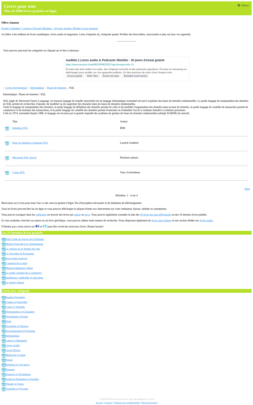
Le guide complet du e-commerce (24, 272)
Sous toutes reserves (16, 258)
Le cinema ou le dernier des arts (23, 248)
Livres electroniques (16, 87)
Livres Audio (13, 345)
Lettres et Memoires (16, 340)
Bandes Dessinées (15, 297)
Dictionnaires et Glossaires (20, 311)
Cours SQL (18, 172)
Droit (8, 321)
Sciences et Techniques (18, 374)
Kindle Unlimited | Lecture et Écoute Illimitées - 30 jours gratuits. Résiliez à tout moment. (49, 28)
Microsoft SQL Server (24, 157)
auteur (77, 214)
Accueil (99, 403)
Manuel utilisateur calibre (19, 268)
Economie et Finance (17, 326)
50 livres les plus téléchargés (155, 214)
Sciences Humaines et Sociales (22, 379)
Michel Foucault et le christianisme (24, 244)
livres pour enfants (161, 220)
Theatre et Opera (15, 383)
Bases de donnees (56, 87)
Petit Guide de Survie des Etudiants (25, 239)
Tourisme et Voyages (17, 388)
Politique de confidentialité (127, 403)
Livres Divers (13, 350)
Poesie (9, 359)
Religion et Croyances (18, 364)
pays (87, 214)
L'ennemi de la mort (16, 263)
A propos (108, 403)
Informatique (37, 87)
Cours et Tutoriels (15, 306)
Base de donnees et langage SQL (30, 142)
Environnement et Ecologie (20, 331)
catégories (41, 214)
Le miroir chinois (15, 282)
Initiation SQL (20, 128)
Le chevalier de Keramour (20, 253)
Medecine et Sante (15, 355)
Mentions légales (149, 403)
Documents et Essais (17, 316)
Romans (10, 369)
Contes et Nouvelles (16, 302)
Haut (247, 188)
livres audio (206, 220)
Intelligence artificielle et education (24, 277)
